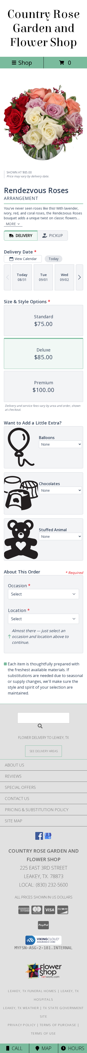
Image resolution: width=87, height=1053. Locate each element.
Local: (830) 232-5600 (43, 885)
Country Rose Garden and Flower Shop (43, 28)
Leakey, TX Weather (21, 1008)
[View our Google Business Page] (48, 838)
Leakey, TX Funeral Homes (32, 991)
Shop (25, 62)
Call (15, 1048)
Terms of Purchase (58, 1025)
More (11, 223)
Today (53, 258)
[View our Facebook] (39, 838)
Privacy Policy (22, 1025)
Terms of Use (43, 1033)
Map (45, 1048)
